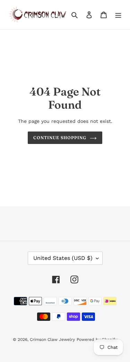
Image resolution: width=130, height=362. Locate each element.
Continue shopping (59, 137)
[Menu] (118, 14)
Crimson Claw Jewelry (52, 339)
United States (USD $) (63, 258)
